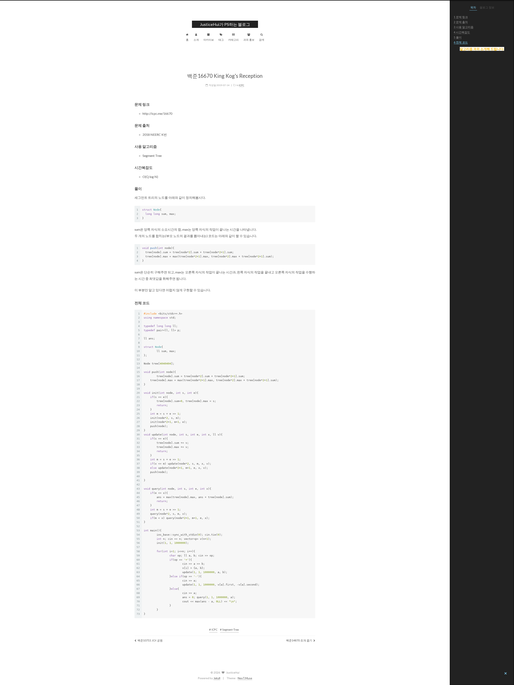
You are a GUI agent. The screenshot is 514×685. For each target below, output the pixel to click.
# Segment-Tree (229, 629)
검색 (261, 39)
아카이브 (208, 39)
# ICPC (213, 629)
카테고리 (233, 39)
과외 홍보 (248, 39)
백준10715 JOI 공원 (150, 640)
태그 (221, 39)
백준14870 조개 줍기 (299, 640)
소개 (196, 39)
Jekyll (216, 678)
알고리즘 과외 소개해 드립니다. (482, 49)
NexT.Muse (245, 678)
